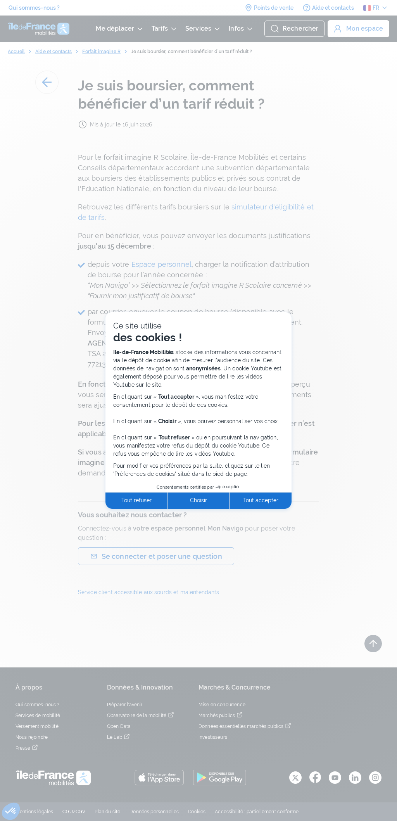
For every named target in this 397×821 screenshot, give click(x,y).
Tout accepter (260, 500)
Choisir (198, 500)
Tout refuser (136, 500)
